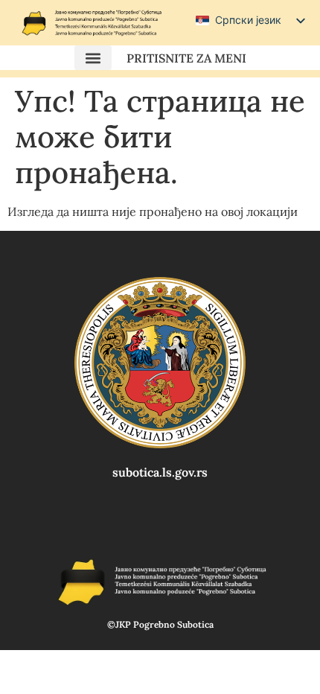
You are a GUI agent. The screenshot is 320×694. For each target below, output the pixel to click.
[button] (93, 57)
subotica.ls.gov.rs (160, 472)
